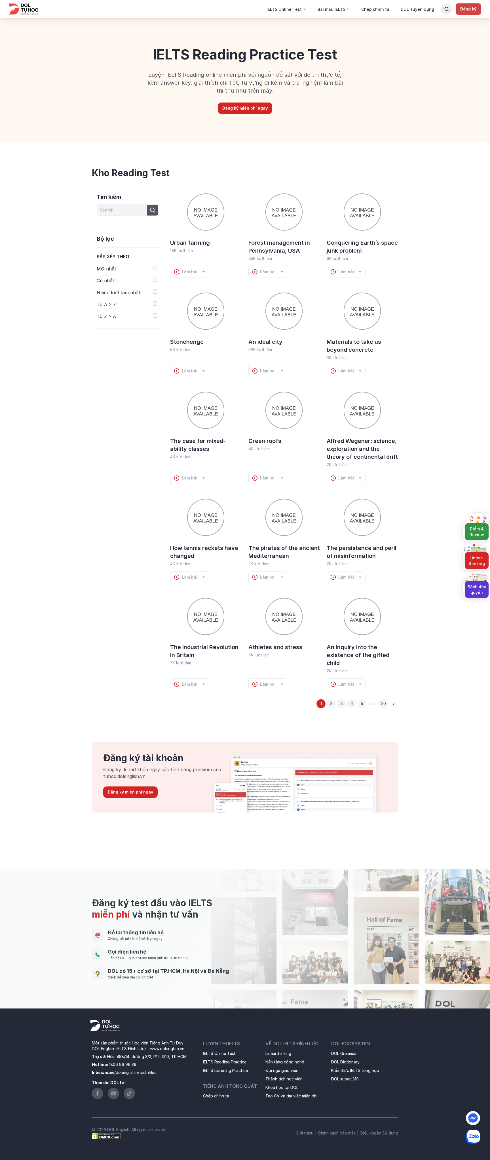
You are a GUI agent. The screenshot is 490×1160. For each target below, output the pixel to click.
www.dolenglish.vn (167, 1048)
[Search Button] (446, 9)
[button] (128, 256)
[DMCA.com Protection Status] (106, 1135)
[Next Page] (393, 703)
